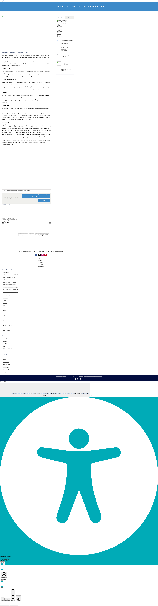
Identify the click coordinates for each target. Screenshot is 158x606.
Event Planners (6, 362)
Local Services (41, 260)
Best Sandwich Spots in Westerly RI (66, 70)
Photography (6, 372)
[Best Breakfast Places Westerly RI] (59, 50)
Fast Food (5, 327)
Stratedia (64, 376)
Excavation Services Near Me (62, 87)
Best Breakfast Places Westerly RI (65, 48)
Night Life (5, 343)
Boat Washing (59, 193)
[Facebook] (36, 255)
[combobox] (45, 390)
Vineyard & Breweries (7, 325)
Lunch (4, 308)
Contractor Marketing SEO (61, 101)
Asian (4, 332)
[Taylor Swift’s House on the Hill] (59, 43)
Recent (69, 17)
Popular (60, 17)
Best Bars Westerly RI (65, 55)
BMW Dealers (59, 93)
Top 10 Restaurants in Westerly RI (65, 21)
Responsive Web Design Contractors (63, 104)
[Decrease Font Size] (2, 569)
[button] (91, 395)
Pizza (4, 315)
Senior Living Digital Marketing (62, 118)
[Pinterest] (45, 255)
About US (41, 258)
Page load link (3, 381)
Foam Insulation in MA (61, 143)
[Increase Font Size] (2, 564)
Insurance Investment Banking (62, 154)
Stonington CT (59, 85)
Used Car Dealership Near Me (62, 96)
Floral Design (6, 367)
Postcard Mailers (59, 99)
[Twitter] (39, 255)
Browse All (5, 338)
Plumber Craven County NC (62, 135)
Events (4, 351)
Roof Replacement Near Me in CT (63, 126)
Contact (41, 264)
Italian (4, 305)
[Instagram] (42, 255)
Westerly (85, 376)
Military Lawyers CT (60, 151)
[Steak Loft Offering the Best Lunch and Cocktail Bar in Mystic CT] (33, 231)
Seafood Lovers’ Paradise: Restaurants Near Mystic (42, 233)
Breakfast (5, 303)
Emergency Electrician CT (61, 160)
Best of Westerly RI (7, 272)
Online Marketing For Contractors (63, 185)
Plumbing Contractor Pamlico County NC (64, 138)
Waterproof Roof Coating (61, 107)
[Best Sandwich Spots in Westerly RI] (59, 72)
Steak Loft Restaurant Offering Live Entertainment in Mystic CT (9, 220)
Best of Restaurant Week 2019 (9, 277)
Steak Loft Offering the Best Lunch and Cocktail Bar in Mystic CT (26, 234)
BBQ (4, 312)
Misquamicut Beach (91, 376)
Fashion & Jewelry (6, 364)
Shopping (5, 341)
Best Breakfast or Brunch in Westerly (11, 274)
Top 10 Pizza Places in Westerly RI (65, 62)
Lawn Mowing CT (59, 129)
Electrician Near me (60, 157)
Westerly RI (58, 79)
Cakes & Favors (6, 357)
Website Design (59, 376)
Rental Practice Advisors (61, 190)
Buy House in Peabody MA (61, 176)
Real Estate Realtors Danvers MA (63, 179)
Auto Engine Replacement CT (62, 168)
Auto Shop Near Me (60, 171)
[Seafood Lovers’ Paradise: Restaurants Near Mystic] (50, 231)
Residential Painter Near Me (62, 174)
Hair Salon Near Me (60, 163)
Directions (41, 262)
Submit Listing (41, 266)
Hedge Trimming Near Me (61, 132)
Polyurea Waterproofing (61, 113)
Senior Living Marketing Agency (62, 115)
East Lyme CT (59, 82)
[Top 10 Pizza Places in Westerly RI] (59, 65)
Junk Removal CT (59, 90)
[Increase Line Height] (2, 581)
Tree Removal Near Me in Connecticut (64, 124)
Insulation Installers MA (61, 140)
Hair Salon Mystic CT (60, 165)
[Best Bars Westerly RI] (59, 58)
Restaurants (28, 190)
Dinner (4, 300)
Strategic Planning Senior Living (62, 121)
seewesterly (14, 190)
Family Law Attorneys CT (61, 149)
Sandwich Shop (6, 317)
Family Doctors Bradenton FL (62, 182)
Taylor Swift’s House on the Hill (67, 41)
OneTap (7, 559)
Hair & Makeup (6, 369)
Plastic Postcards (59, 146)
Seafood (4, 320)
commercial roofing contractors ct (63, 110)
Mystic (57, 76)
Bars (4, 322)
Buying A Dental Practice (61, 188)
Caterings (5, 359)
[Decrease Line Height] (2, 587)
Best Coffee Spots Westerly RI (9, 284)
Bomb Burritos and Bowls (21, 190)
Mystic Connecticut (98, 376)
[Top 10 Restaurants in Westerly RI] (59, 36)
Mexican (4, 310)
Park (4, 346)
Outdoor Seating (6, 330)
